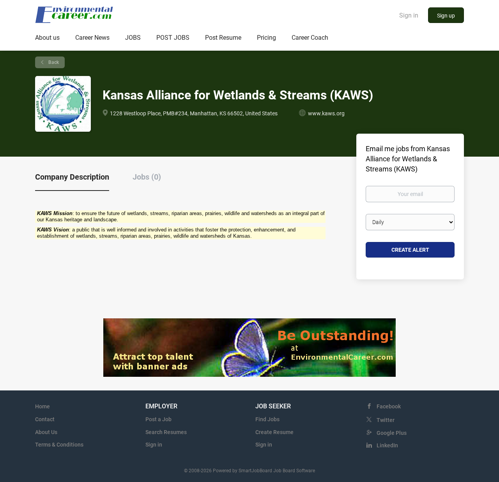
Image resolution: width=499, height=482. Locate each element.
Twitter (386, 420)
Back (53, 62)
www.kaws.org (326, 113)
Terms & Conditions (59, 444)
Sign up (446, 15)
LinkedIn (387, 445)
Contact (45, 419)
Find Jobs (267, 419)
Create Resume (274, 432)
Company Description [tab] (72, 177)
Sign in (408, 15)
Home (42, 406)
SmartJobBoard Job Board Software (277, 470)
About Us (46, 432)
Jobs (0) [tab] (147, 177)
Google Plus (392, 433)
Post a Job (158, 419)
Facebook (389, 406)
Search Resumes (166, 432)
